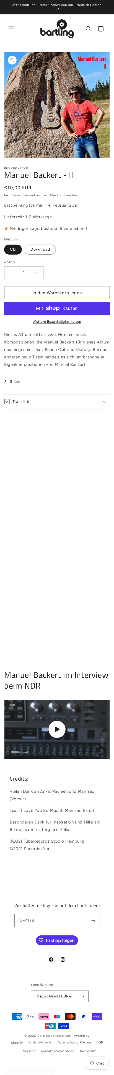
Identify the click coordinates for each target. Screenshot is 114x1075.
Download (40, 249)
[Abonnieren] (93, 920)
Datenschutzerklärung (74, 1042)
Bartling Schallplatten (54, 1036)
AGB (99, 1042)
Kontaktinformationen (57, 1051)
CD (13, 249)
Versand (29, 195)
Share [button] (15, 381)
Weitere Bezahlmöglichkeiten (57, 322)
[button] (11, 29)
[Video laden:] (57, 729)
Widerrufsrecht (40, 1042)
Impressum (88, 1051)
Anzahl (9, 262)
